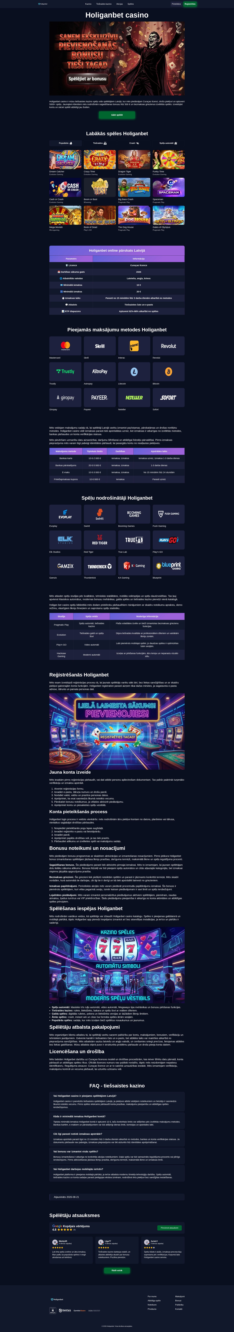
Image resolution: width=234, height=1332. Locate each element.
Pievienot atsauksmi (169, 1228)
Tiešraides (98, 143)
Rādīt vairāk (117, 1270)
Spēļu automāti (166, 143)
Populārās (63, 143)
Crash (132, 143)
